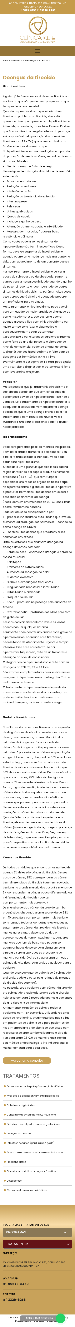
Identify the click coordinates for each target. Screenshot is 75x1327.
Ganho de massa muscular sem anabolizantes (35, 1152)
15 (28, 10)
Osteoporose (14, 1180)
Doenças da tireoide (19, 1133)
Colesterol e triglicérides (21, 1105)
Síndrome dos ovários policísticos (27, 1190)
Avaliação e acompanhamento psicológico (33, 1095)
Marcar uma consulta (27, 1060)
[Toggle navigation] (37, 51)
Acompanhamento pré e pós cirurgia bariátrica (35, 1086)
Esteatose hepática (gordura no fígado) (30, 1143)
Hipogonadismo (16, 1161)
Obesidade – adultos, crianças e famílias (31, 1171)
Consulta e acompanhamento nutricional (32, 1114)
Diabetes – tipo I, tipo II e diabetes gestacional (33, 1124)
